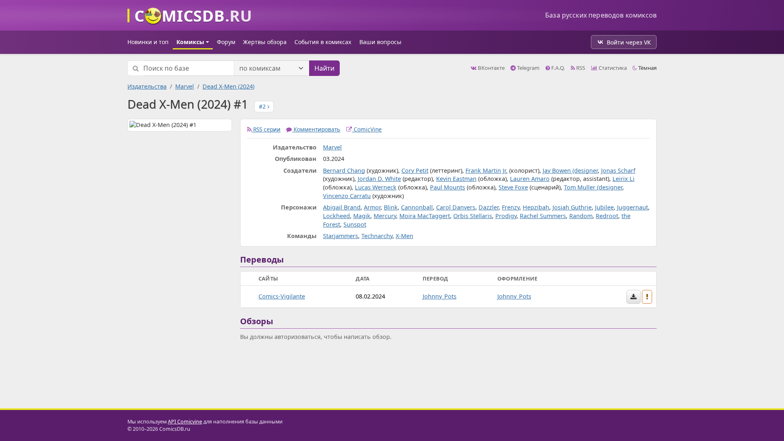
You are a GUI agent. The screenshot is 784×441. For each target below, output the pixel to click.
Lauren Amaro (530, 179)
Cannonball (417, 207)
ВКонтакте (491, 67)
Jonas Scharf (618, 170)
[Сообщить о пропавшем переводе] (647, 297)
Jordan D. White (379, 179)
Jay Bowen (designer (570, 170)
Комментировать (316, 129)
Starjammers (340, 236)
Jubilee (604, 207)
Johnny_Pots (440, 296)
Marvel (184, 86)
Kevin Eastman (456, 179)
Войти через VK (629, 42)
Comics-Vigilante (281, 296)
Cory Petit (414, 170)
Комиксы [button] (190, 42)
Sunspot (354, 224)
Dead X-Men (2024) (228, 86)
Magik (361, 216)
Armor (372, 207)
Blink (391, 207)
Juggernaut (632, 207)
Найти (324, 68)
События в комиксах (322, 42)
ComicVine (367, 129)
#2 (263, 106)
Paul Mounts (447, 187)
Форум (226, 42)
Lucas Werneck (375, 187)
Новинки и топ (148, 42)
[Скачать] (633, 297)
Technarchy (376, 236)
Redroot (607, 216)
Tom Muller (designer (593, 187)
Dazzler (489, 207)
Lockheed (336, 216)
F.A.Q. (557, 67)
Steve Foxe (513, 187)
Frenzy (510, 207)
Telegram (527, 67)
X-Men (404, 236)
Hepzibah (536, 207)
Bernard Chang (344, 170)
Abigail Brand (342, 207)
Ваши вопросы (380, 42)
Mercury (385, 216)
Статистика (612, 67)
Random (580, 216)
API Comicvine (185, 421)
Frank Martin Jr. (487, 170)
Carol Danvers (455, 207)
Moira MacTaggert (424, 216)
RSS (580, 67)
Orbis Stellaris (472, 216)
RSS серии (266, 129)
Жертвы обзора (265, 42)
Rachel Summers (543, 216)
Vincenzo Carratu (347, 196)
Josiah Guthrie (572, 207)
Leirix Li (623, 179)
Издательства (147, 86)
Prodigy (506, 216)
